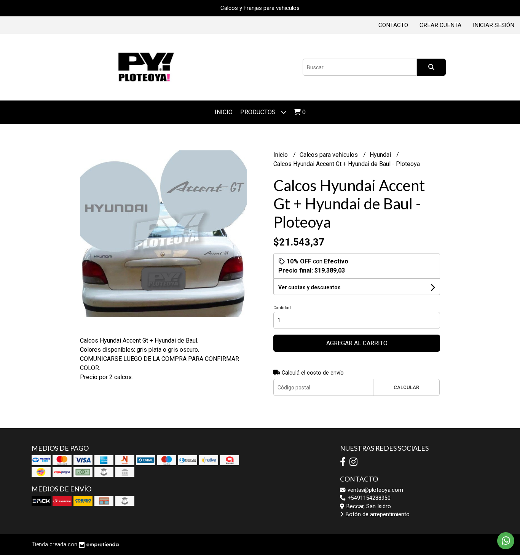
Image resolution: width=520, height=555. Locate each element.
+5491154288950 (368, 498)
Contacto (393, 25)
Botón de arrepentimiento (377, 514)
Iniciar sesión (493, 25)
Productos (258, 112)
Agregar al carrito (357, 343)
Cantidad (282, 307)
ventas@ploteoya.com (374, 490)
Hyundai (381, 154)
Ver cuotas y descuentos (309, 287)
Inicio (224, 112)
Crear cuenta (440, 25)
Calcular (406, 387)
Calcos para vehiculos (329, 154)
